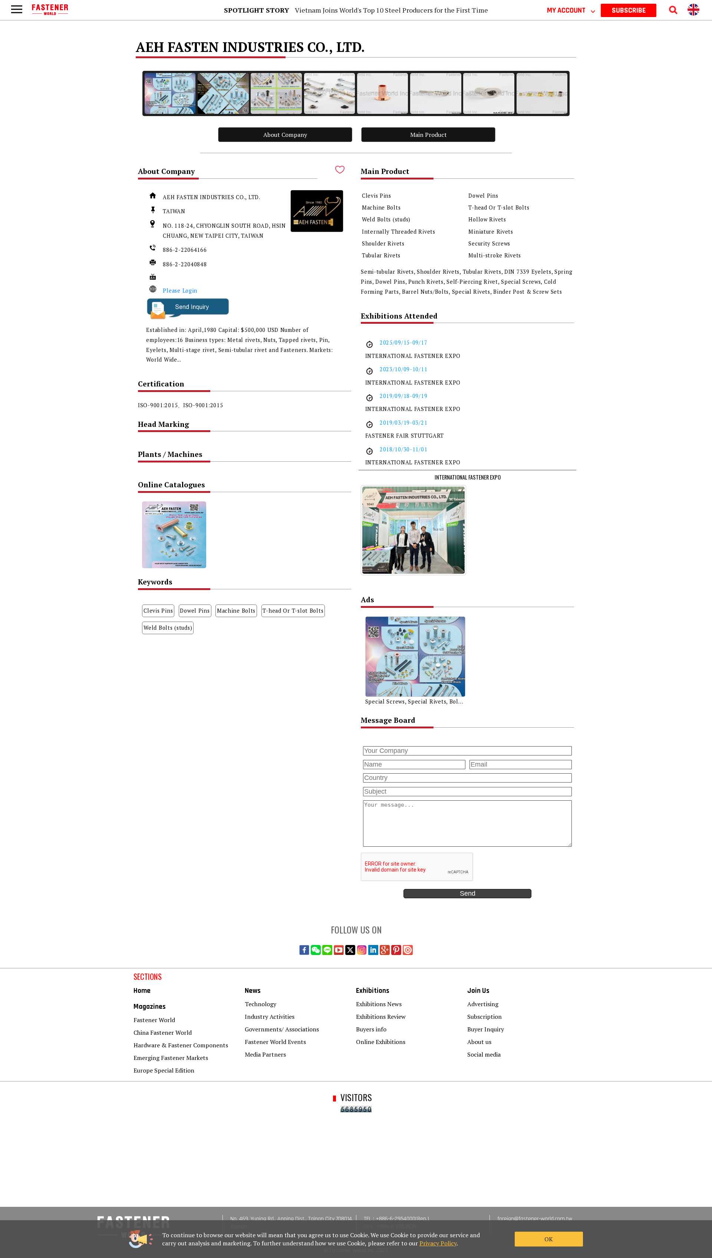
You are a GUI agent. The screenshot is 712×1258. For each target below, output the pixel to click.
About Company (285, 135)
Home (142, 990)
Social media (484, 1054)
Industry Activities (269, 1016)
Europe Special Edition (164, 1070)
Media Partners (265, 1054)
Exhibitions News (379, 1004)
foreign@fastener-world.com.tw (534, 1219)
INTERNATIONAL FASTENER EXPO (468, 477)
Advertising (482, 1004)
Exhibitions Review (381, 1016)
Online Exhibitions (380, 1042)
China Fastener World (163, 1032)
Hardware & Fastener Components (181, 1045)
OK (548, 1239)
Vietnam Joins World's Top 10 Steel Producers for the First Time (391, 10)
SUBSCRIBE (629, 10)
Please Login (180, 290)
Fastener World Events (275, 1042)
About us (479, 1042)
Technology (260, 1004)
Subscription (484, 1016)
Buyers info (371, 1029)
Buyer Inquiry (485, 1029)
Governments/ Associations (282, 1029)
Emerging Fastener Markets (171, 1058)
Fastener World (154, 1020)
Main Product (428, 135)
